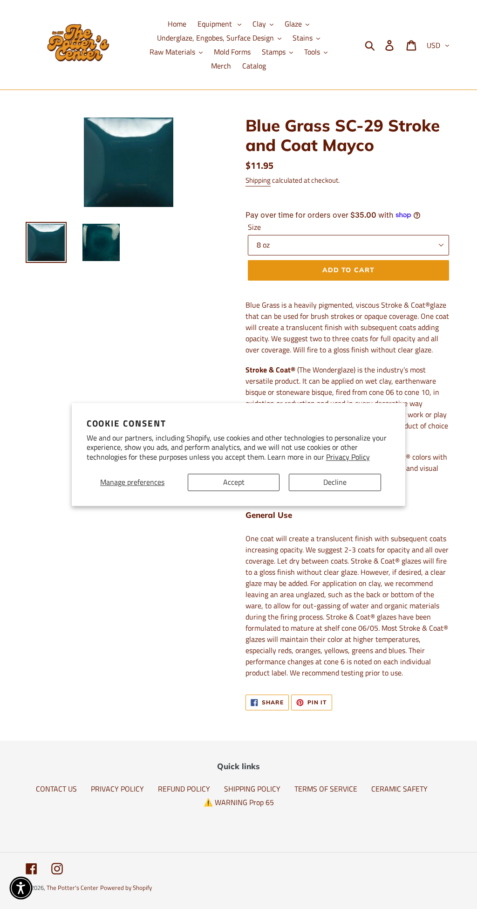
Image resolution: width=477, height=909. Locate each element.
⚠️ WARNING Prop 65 (239, 802)
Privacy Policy (348, 457)
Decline (335, 482)
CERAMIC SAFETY (399, 788)
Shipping (258, 180)
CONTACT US (56, 788)
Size (254, 227)
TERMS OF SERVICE (325, 788)
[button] (21, 888)
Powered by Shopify (126, 887)
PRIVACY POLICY (117, 788)
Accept (234, 482)
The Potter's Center (72, 887)
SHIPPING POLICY (252, 788)
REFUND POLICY (184, 788)
